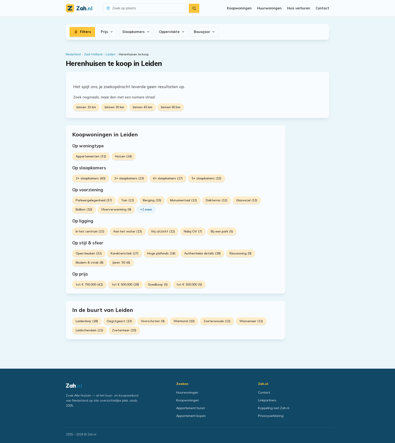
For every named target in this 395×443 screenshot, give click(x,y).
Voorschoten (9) (153, 321)
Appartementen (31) (91, 156)
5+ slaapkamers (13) (207, 178)
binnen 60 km (170, 107)
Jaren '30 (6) (121, 262)
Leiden (110, 54)
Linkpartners (267, 400)
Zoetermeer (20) (124, 330)
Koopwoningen (239, 8)
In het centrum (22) (90, 231)
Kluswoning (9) (241, 253)
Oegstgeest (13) (119, 321)
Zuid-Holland (93, 54)
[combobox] (148, 8)
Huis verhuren (298, 8)
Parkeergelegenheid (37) (94, 200)
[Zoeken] (194, 8)
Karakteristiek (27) (125, 253)
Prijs (104, 32)
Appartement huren (190, 408)
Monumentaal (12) (183, 200)
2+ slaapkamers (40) (91, 178)
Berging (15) (152, 200)
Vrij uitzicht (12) (163, 231)
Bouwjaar (202, 32)
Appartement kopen (191, 416)
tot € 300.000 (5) (189, 284)
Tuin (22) (127, 200)
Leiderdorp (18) (87, 321)
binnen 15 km (86, 107)
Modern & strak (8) (90, 262)
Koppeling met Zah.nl (273, 408)
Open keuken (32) (89, 253)
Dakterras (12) (216, 200)
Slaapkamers (133, 32)
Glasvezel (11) (246, 200)
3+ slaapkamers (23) (129, 178)
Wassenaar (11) (251, 321)
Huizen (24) (123, 156)
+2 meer (146, 209)
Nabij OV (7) (193, 231)
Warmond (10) (184, 321)
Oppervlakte (169, 32)
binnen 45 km (142, 107)
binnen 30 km (114, 107)
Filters (83, 32)
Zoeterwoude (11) (217, 321)
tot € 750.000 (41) (89, 284)
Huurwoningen (269, 8)
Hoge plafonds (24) (161, 253)
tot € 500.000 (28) (125, 284)
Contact (322, 8)
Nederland (73, 54)
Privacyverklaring (270, 416)
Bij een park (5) (222, 231)
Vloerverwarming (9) (116, 209)
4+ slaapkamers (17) (168, 178)
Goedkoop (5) (158, 284)
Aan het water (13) (127, 231)
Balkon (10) (84, 209)
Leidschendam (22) (89, 330)
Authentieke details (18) (202, 253)
